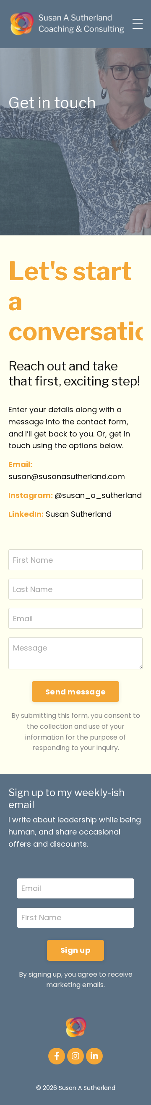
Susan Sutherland (79, 514)
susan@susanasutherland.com (66, 476)
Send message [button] (75, 691)
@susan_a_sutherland (98, 495)
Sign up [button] (75, 950)
